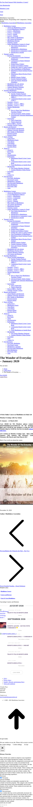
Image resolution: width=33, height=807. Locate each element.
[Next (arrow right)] (2, 806)
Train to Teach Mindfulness (17, 613)
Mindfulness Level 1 (14, 663)
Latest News (3, 377)
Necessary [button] (3, 776)
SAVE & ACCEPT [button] (5, 803)
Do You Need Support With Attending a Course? (14, 2)
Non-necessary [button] (4, 789)
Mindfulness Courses (6, 591)
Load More (16, 672)
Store (1, 15)
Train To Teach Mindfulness (8, 598)
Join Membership (5, 5)
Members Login (4, 8)
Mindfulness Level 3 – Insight (18, 645)
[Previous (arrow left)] (0, 806)
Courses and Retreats (6, 595)
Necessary (5, 778)
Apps (1, 11)
